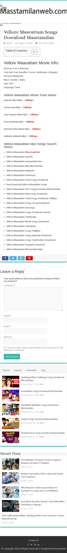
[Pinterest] (35, 545)
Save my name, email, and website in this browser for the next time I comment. (33, 348)
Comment (9, 285)
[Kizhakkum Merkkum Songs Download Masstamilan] (10, 409)
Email (7, 326)
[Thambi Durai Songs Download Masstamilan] (10, 437)
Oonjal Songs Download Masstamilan (39, 419)
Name (7, 315)
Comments (31, 370)
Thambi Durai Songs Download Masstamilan (43, 433)
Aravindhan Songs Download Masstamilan (42, 391)
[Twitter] (31, 545)
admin (9, 43)
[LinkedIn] (38, 545)
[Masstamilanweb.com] (33, 9)
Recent (6, 370)
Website (8, 337)
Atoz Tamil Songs (46, 43)
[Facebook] (28, 545)
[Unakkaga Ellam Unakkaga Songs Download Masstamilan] (10, 381)
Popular (18, 370)
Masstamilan (60, 548)
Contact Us (33, 540)
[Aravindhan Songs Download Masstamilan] (10, 395)
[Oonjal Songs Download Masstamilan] (10, 423)
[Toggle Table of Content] (33, 52)
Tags (43, 370)
